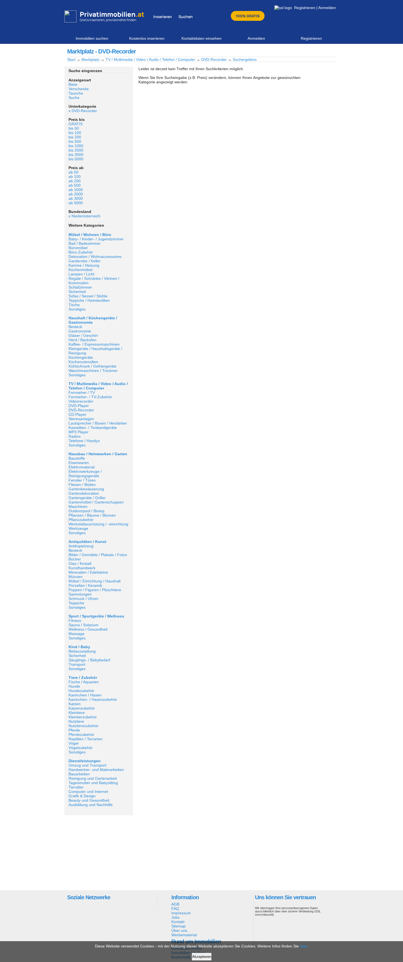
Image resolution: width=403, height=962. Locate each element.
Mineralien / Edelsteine (88, 572)
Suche (74, 97)
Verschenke (79, 89)
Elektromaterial (82, 467)
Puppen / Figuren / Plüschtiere (95, 590)
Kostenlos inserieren (146, 38)
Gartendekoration (84, 493)
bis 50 (74, 128)
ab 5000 (76, 203)
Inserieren (162, 16)
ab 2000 (76, 194)
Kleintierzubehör (83, 717)
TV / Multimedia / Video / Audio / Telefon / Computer (150, 59)
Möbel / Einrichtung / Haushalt (95, 581)
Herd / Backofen (83, 340)
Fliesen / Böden (82, 484)
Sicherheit (77, 291)
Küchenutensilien (83, 362)
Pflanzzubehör (81, 519)
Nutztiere (76, 721)
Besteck (75, 327)
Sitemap (178, 926)
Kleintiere (77, 712)
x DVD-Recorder (83, 111)
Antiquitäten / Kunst (87, 541)
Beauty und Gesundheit (89, 800)
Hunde (74, 686)
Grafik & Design (82, 796)
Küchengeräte (81, 357)
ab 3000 (76, 198)
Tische (74, 305)
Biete (73, 84)
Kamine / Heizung (84, 265)
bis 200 (75, 137)
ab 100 (75, 176)
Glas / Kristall (80, 563)
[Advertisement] (98, 852)
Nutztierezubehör (83, 726)
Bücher (75, 559)
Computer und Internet (88, 791)
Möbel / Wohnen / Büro (90, 234)
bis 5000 (76, 159)
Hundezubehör (81, 690)
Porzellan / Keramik (85, 585)
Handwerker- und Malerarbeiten (96, 769)
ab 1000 (76, 189)
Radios (75, 436)
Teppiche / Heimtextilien (89, 300)
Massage (76, 633)
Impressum (181, 913)
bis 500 (75, 141)
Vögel (73, 743)
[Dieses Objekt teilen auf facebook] (303, 51)
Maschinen (78, 506)
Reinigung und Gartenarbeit (93, 778)
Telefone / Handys (84, 441)
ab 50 (73, 172)
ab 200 (75, 181)
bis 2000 (76, 150)
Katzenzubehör (82, 708)
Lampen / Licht (81, 274)
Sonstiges (77, 309)
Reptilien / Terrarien (86, 739)
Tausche (76, 93)
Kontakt (178, 922)
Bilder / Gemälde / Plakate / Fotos (98, 555)
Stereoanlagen (81, 419)
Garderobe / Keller (85, 261)
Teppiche (76, 603)
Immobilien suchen (92, 38)
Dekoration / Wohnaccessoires (95, 256)
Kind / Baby (79, 647)
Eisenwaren (79, 462)
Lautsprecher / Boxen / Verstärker (98, 423)
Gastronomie (80, 331)
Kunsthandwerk (82, 568)
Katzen (75, 704)
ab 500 (75, 185)
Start (71, 59)
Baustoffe (77, 458)
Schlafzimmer (80, 287)
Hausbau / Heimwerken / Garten (98, 454)
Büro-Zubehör (81, 252)
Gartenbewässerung (86, 489)
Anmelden (327, 7)
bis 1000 (76, 146)
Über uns (179, 930)
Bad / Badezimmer (85, 243)
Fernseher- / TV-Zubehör (90, 397)
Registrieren (304, 7)
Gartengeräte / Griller (87, 498)
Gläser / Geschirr (83, 335)
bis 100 (75, 132)
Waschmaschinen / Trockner (93, 370)
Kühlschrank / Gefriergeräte (93, 366)
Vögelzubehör (81, 747)
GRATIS (76, 124)
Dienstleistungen (85, 761)
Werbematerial (184, 935)
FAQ (175, 908)
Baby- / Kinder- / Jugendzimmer (96, 239)
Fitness (75, 620)
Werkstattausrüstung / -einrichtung (98, 524)
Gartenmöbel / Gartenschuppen (96, 502)
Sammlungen (80, 594)
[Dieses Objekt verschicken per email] (331, 51)
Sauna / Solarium (83, 625)
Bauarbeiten (79, 774)
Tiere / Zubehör (83, 677)
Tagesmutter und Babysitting (93, 783)
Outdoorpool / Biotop (86, 511)
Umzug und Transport (87, 765)
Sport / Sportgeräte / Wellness (96, 616)
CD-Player (77, 414)
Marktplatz (90, 59)
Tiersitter (76, 787)
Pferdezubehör (81, 734)
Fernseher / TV (82, 392)
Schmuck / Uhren (83, 598)
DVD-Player (79, 405)
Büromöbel (78, 248)
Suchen (185, 16)
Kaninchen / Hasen (85, 695)
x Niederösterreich (84, 216)
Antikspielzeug (81, 546)
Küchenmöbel (80, 269)
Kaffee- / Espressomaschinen (94, 344)
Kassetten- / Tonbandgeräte (93, 427)
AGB (175, 904)
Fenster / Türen (82, 480)
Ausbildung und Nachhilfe (91, 804)
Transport (77, 664)
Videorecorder (81, 401)
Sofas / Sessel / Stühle (88, 296)
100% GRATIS (248, 15)
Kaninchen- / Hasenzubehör (93, 699)
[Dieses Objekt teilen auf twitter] (322, 51)
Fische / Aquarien (84, 682)
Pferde (74, 730)
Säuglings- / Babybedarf (89, 660)
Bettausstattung (82, 651)
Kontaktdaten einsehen (201, 38)
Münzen (76, 576)
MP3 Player (79, 432)
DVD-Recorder (214, 59)
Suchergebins (245, 59)
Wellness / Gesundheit (88, 629)
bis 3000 (76, 154)
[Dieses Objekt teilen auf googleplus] (312, 51)
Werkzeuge (78, 528)
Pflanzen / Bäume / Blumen (92, 515)
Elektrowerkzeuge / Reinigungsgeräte (85, 473)
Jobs (175, 917)
